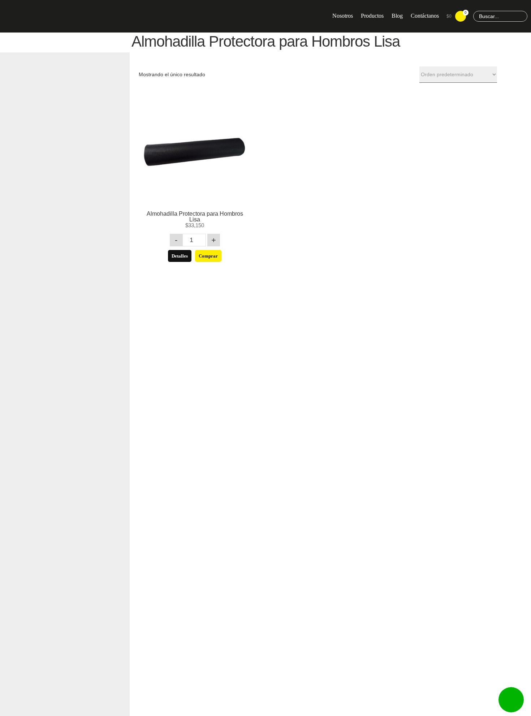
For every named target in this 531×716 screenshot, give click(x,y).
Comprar (208, 256)
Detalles (180, 256)
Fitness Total (61, 16)
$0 (456, 15)
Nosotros (342, 16)
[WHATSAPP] (511, 699)
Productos (372, 16)
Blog (397, 16)
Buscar (521, 16)
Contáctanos (425, 16)
